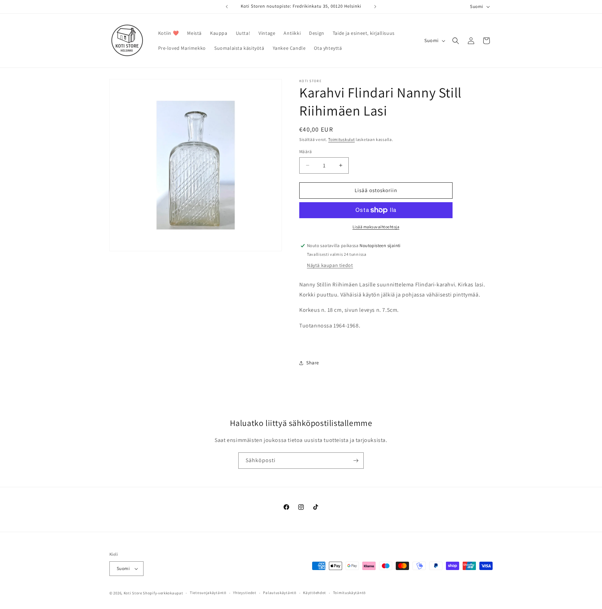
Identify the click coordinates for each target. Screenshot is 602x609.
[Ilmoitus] (375, 6)
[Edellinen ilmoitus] (226, 6)
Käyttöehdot (314, 592)
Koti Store (133, 593)
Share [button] (312, 362)
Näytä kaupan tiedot (330, 265)
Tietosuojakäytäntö (208, 592)
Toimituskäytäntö (349, 592)
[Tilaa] (355, 460)
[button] (455, 40)
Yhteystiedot (244, 592)
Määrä (305, 152)
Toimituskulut (341, 139)
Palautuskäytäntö (279, 592)
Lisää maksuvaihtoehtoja (376, 226)
